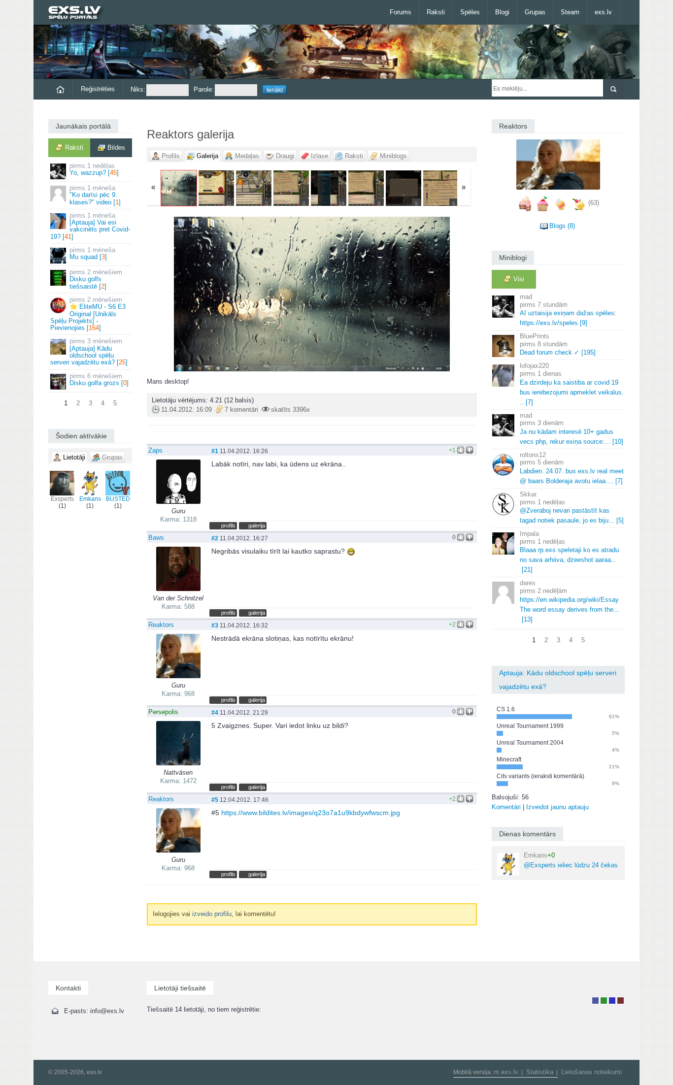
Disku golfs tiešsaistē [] (95, 279)
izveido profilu (212, 914)
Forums (400, 12)
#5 (214, 799)
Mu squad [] (92, 253)
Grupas (535, 12)
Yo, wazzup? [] (94, 169)
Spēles (470, 12)
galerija (256, 525)
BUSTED (118, 498)
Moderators (612, 1000)
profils (228, 525)
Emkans (90, 498)
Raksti (436, 12)
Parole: (204, 89)
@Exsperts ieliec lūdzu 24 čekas (571, 860)
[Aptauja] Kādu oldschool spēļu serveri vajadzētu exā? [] (89, 351)
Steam (570, 12)
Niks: (138, 89)
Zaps (155, 450)
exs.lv (603, 12)
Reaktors (161, 624)
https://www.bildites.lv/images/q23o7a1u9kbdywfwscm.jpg (310, 813)
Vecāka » (422, 294)
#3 (214, 625)
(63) (593, 202)
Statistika (539, 1072)
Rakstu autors (603, 1000)
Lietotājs (595, 1000)
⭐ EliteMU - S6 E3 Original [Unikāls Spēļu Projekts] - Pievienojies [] (88, 313)
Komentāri (506, 807)
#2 (214, 538)
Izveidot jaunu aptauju (557, 807)
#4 (214, 712)
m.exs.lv (506, 1072)
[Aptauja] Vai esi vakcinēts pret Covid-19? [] (90, 226)
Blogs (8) (562, 226)
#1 (214, 451)
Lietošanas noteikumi (591, 1072)
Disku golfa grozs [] (99, 379)
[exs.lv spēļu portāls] (79, 13)
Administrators (620, 1000)
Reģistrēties (98, 89)
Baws (156, 537)
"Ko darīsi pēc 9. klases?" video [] (95, 195)
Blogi (502, 12)
